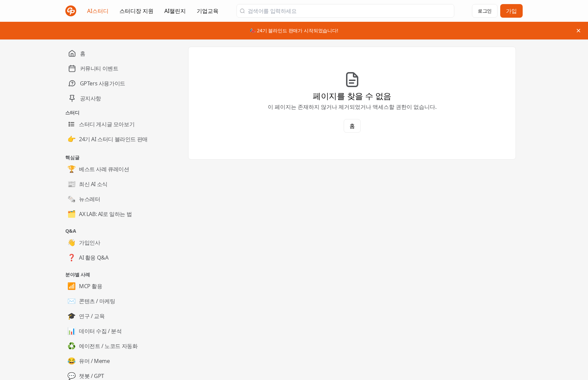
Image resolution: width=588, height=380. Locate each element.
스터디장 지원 (136, 13)
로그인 (485, 10)
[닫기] (578, 30)
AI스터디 (98, 11)
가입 (511, 11)
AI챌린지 (175, 13)
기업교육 (207, 13)
